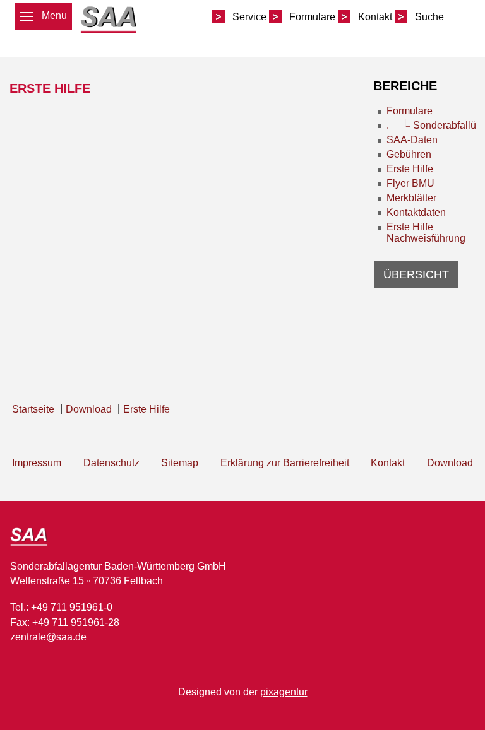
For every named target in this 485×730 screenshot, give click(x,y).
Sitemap (179, 462)
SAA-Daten (412, 139)
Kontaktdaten (416, 212)
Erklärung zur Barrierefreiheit (284, 462)
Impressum (36, 462)
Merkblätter (411, 197)
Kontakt (375, 16)
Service (249, 16)
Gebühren (408, 154)
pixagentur (284, 691)
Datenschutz (111, 462)
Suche (429, 16)
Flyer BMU (410, 183)
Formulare (312, 16)
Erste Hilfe (409, 168)
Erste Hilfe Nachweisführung (425, 232)
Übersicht (416, 274)
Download (450, 462)
